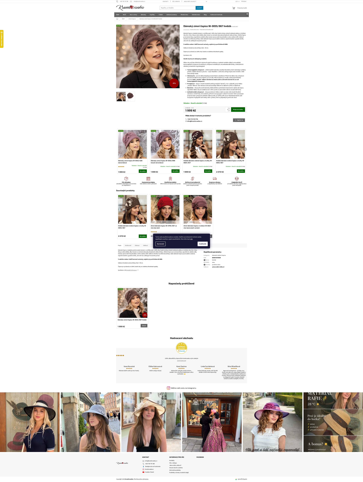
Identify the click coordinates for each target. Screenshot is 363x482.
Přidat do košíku (238, 109)
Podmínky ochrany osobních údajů (179, 473)
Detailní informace (132, 270)
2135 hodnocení (181, 361)
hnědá (164, 222)
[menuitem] (117, 14)
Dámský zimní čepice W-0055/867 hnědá (132, 320)
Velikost (145, 245)
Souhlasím (202, 244)
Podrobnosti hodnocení (206, 30)
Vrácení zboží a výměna (176, 468)
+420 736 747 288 (150, 464)
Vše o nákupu (176, 1)
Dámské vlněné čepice (219, 255)
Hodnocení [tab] (128, 245)
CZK (236, 1)
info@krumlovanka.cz (194, 121)
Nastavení (160, 244)
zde (191, 239)
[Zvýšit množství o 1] (229, 108)
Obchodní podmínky (175, 470)
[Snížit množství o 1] (229, 111)
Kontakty (165, 1)
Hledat (199, 8)
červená (158, 222)
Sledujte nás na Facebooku (152, 466)
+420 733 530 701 (192, 119)
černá (153, 222)
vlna (213, 262)
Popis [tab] (119, 245)
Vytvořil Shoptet (242, 479)
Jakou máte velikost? (190, 1)
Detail (144, 325)
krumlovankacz (149, 469)
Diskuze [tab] (137, 245)
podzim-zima (216, 265)
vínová (186, 222)
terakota (191, 222)
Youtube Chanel (149, 472)
